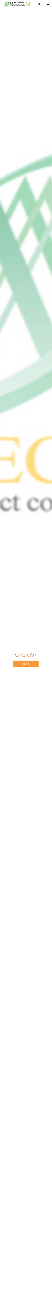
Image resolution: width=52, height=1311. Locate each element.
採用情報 (26, 664)
